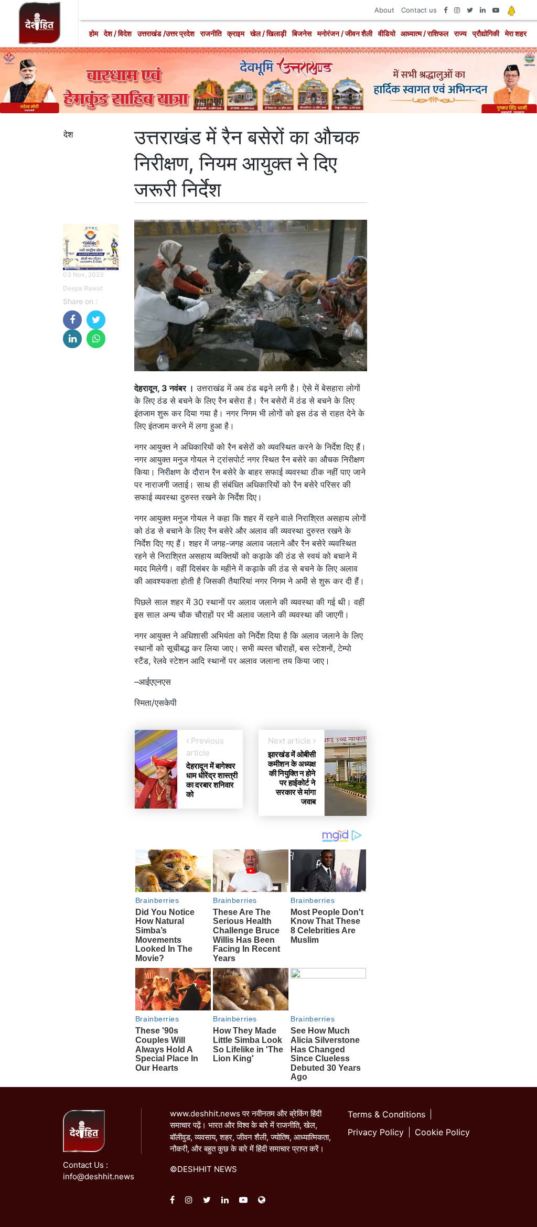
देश (68, 134)
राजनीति (211, 33)
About (384, 10)
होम (93, 33)
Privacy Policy (376, 1132)
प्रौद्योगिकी (485, 33)
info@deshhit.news (98, 1176)
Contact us (419, 10)
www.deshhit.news (205, 1113)
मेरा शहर (516, 33)
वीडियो (386, 33)
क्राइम (235, 33)
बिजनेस (302, 33)
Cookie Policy (442, 1132)
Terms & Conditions (386, 1114)
